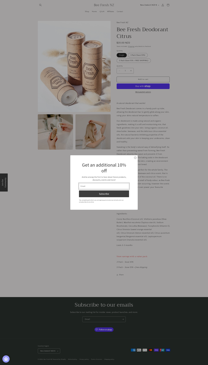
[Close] (135, 157)
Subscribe (104, 193)
